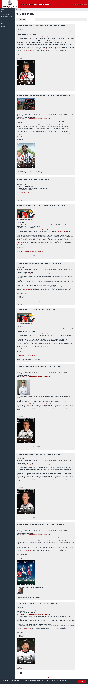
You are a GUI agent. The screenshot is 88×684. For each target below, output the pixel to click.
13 (28, 673)
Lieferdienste (31, 239)
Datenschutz (55, 677)
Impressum (50, 677)
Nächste (37, 673)
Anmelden (76, 4)
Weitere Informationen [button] (26, 682)
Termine (4, 23)
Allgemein (22, 173)
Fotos (3, 21)
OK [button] (82, 681)
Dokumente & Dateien (7, 16)
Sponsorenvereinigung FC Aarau (40, 677)
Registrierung (83, 4)
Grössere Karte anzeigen (24, 192)
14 (30, 673)
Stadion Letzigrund (61, 231)
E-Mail (3, 19)
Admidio (22, 677)
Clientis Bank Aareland (27, 50)
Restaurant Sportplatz (47, 342)
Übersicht (4, 12)
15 (33, 673)
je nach (67, 124)
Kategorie (22, 19)
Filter (18, 19)
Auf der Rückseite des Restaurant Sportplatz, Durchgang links (35, 36)
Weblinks (4, 26)
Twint (47, 48)
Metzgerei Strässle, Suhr (26, 474)
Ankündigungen (5, 14)
